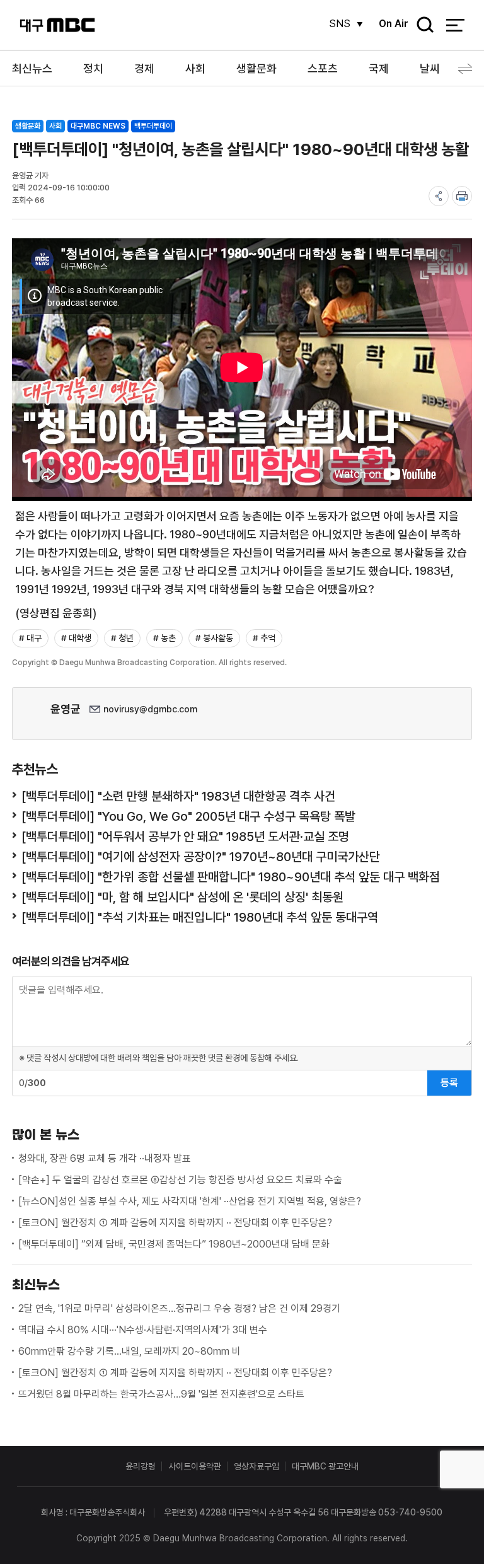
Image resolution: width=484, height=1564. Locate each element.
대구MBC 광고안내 (325, 1466)
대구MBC (57, 25)
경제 (144, 68)
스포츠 (323, 68)
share (439, 196)
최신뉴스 (32, 68)
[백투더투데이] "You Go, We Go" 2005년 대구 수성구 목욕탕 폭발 (188, 816)
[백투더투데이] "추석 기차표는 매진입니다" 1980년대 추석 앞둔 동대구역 (199, 917)
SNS (339, 24)
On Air (393, 24)
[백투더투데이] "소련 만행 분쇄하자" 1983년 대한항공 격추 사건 (178, 796)
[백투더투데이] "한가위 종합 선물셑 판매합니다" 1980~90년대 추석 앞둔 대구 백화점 (230, 876)
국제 (379, 68)
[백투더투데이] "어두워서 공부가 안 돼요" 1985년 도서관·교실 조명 (185, 836)
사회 (195, 68)
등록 (449, 1083)
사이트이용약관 (194, 1466)
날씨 (430, 68)
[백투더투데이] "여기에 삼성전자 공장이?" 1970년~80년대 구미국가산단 (200, 856)
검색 (421, 25)
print (462, 196)
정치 (93, 68)
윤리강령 (140, 1466)
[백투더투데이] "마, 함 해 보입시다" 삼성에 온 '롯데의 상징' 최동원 (182, 897)
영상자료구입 (256, 1466)
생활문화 (256, 68)
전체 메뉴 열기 (455, 25)
